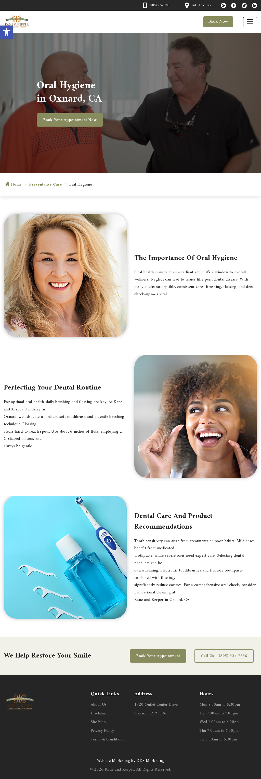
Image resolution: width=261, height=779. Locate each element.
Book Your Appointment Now (70, 120)
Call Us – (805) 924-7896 (224, 656)
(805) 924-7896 (160, 5)
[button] (6, 32)
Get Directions (201, 5)
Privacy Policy (102, 730)
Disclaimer (99, 713)
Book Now (218, 22)
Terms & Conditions (107, 739)
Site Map (98, 722)
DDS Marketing (150, 760)
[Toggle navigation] (250, 21)
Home (16, 184)
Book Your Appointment (158, 656)
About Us (99, 704)
